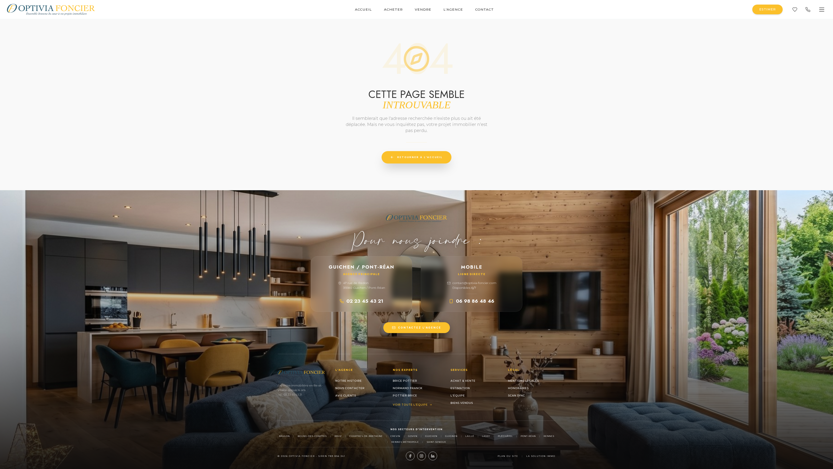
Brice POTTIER (405, 380)
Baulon (284, 436)
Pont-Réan (528, 436)
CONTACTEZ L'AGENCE (419, 327)
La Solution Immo (540, 456)
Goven (412, 436)
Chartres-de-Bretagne (366, 436)
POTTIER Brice (405, 395)
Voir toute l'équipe (410, 404)
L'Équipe (458, 395)
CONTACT (484, 9)
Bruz (338, 436)
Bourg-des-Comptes (312, 436)
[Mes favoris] (794, 9)
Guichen (431, 436)
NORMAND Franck (407, 388)
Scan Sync (516, 395)
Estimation (460, 388)
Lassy (486, 436)
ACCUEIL (363, 9)
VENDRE (423, 9)
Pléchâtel (505, 436)
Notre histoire (348, 380)
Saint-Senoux (436, 442)
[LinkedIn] (432, 456)
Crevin (395, 436)
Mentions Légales (523, 380)
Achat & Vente (463, 380)
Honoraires (518, 388)
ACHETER (393, 9)
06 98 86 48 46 (475, 300)
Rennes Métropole (405, 442)
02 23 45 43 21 (364, 300)
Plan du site (508, 456)
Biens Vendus (462, 403)
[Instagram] (421, 456)
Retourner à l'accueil (420, 157)
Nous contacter (350, 388)
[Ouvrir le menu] (821, 9)
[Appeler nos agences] (807, 9)
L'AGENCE (453, 9)
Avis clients (345, 395)
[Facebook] (410, 456)
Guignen (451, 436)
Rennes (549, 436)
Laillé (469, 436)
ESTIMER (767, 9)
